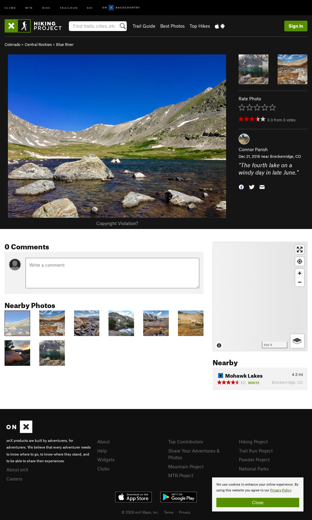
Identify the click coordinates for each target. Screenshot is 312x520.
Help (102, 450)
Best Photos (172, 26)
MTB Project (180, 475)
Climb (10, 7)
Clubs (103, 468)
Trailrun (69, 7)
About (103, 441)
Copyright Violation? (117, 223)
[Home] (36, 26)
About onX (17, 469)
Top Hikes (200, 26)
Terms (169, 512)
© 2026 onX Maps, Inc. (140, 512)
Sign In (296, 26)
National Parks (254, 468)
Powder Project (254, 459)
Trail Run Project (256, 450)
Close (258, 502)
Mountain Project (186, 466)
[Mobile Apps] (220, 26)
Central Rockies (38, 44)
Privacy (184, 512)
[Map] (260, 296)
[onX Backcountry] (121, 8)
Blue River (65, 44)
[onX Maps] (19, 431)
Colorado (12, 44)
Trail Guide (144, 26)
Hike (46, 7)
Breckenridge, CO (285, 156)
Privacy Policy (280, 490)
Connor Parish (253, 149)
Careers (14, 478)
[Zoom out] (299, 282)
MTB (29, 7)
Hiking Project (253, 441)
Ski (90, 7)
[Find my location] (299, 261)
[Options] (297, 341)
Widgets (106, 459)
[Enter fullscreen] (299, 249)
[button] (241, 186)
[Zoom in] (299, 273)
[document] (257, 494)
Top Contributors (185, 441)
